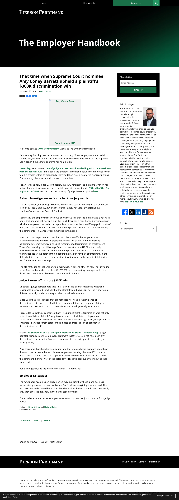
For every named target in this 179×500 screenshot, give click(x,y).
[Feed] (151, 212)
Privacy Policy (129, 461)
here (95, 191)
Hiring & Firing (34, 407)
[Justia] (145, 212)
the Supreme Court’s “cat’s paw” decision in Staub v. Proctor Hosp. (63, 332)
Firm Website (89, 3)
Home (43, 3)
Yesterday (24, 168)
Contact (142, 461)
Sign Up (138, 90)
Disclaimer (154, 461)
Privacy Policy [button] (12, 497)
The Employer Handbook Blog (41, 12)
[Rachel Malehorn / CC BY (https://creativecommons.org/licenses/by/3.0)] (65, 119)
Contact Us (136, 3)
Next (47, 420)
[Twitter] (132, 212)
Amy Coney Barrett (48, 148)
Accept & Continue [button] (165, 496)
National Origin (50, 407)
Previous (25, 420)
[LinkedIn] (138, 212)
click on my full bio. (134, 201)
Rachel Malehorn (62, 143)
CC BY (73, 143)
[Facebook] (125, 212)
